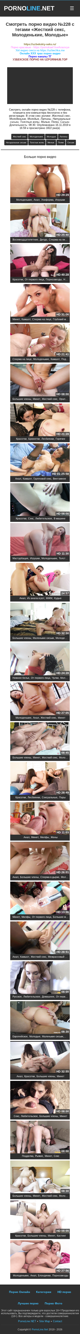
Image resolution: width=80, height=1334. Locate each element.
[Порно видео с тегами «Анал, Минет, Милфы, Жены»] (40, 818)
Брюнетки (34, 438)
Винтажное (59, 478)
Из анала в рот (35, 598)
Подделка (27, 1156)
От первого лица (34, 279)
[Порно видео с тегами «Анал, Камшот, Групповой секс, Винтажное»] (40, 460)
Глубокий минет (62, 319)
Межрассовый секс (59, 956)
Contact (57, 1321)
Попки (61, 142)
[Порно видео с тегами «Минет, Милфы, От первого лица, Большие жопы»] (40, 898)
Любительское (43, 518)
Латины (63, 136)
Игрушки (60, 199)
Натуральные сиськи (16, 142)
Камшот (26, 319)
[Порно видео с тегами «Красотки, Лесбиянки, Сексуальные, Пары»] (40, 778)
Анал (37, 199)
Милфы (44, 837)
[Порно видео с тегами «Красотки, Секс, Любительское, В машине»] (40, 500)
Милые (51, 142)
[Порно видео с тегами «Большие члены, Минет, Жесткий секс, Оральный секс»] (40, 380)
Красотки (18, 279)
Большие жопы (62, 917)
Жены (54, 837)
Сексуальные (49, 797)
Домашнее (48, 996)
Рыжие (39, 1156)
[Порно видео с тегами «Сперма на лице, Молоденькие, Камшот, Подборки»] (40, 340)
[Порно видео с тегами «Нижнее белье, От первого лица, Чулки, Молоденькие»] (40, 659)
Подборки (67, 359)
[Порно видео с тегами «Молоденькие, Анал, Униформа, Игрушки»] (40, 181)
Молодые (51, 136)
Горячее (60, 438)
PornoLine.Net (40, 1329)
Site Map (44, 1321)
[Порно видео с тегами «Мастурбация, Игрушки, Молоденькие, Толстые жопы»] (40, 539)
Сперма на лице (58, 239)
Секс (31, 518)
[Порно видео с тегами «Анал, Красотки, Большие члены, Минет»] (40, 1057)
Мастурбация (20, 558)
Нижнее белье (21, 678)
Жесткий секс (19, 136)
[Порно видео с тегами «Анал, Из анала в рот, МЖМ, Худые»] (40, 579)
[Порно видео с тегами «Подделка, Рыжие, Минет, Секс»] (40, 1137)
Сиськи (70, 142)
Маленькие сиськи (43, 638)
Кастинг (61, 1235)
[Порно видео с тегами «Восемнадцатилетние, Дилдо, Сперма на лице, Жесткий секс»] (40, 221)
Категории (43, 1292)
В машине (59, 518)
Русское (17, 996)
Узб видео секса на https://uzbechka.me (40, 50)
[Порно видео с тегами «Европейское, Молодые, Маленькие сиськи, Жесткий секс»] (40, 1017)
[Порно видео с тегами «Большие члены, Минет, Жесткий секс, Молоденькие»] (40, 1177)
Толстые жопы (37, 142)
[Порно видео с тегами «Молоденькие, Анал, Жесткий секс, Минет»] (40, 699)
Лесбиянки (47, 438)
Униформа (47, 199)
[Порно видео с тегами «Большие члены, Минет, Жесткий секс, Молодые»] (40, 739)
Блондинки (44, 1275)
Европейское (20, 1036)
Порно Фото (53, 1303)
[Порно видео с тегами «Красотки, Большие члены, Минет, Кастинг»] (40, 1217)
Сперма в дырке (49, 877)
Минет (16, 319)
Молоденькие (36, 136)
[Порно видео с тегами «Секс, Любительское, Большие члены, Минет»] (40, 1097)
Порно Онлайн (19, 1292)
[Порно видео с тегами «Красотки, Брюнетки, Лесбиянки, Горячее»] (40, 420)
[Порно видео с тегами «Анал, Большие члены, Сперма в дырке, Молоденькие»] (40, 858)
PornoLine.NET (27, 1321)
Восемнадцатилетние (25, 239)
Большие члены (22, 399)
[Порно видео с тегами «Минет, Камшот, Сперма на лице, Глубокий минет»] (40, 300)
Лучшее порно (28, 1303)
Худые (58, 598)
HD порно (64, 1292)
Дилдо (43, 239)
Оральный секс (68, 399)
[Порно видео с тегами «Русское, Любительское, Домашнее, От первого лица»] (40, 978)
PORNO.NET (29, 8)
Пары (62, 797)
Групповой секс (42, 478)
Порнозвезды (54, 279)
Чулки (55, 678)
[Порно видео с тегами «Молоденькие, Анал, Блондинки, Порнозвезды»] (40, 1257)
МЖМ (49, 598)
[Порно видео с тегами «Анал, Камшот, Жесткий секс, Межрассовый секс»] (40, 938)
